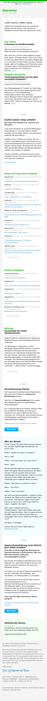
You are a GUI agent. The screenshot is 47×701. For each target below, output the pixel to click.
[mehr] (13, 71)
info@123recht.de (11, 529)
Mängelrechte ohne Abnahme (15, 311)
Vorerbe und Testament (13, 189)
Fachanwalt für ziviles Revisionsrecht (15, 332)
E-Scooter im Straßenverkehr (19, 44)
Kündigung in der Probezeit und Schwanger (21, 181)
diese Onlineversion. (25, 4)
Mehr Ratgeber (13, 316)
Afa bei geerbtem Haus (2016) (16, 232)
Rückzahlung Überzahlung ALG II (17, 225)
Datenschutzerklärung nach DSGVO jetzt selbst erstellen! (22, 546)
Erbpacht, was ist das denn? (15, 278)
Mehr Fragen (12, 257)
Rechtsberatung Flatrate (16, 389)
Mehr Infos (11, 429)
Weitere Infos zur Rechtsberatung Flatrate (20, 423)
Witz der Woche (12, 441)
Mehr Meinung (13, 372)
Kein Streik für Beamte (13, 293)
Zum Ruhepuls (10, 162)
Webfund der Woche (14, 623)
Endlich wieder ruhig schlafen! (20, 120)
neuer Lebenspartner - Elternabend (17, 197)
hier (24, 646)
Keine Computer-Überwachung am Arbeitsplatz (22, 286)
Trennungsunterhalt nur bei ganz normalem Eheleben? (21, 78)
